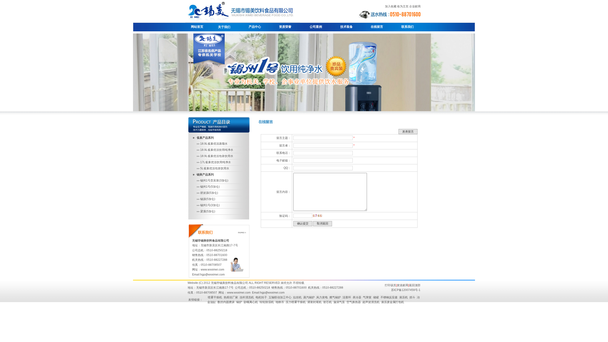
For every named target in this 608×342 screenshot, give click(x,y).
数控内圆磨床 (226, 302)
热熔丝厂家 (231, 297)
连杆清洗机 (247, 297)
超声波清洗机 (371, 302)
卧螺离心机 (251, 302)
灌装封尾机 (314, 302)
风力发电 (322, 297)
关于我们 (224, 27)
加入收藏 (390, 6)
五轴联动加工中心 (280, 297)
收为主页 (402, 6)
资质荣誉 (285, 26)
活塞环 (346, 297)
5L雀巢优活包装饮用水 (214, 168)
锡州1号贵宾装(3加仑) (214, 180)
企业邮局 (415, 6)
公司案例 (316, 26)
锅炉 (239, 302)
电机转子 (261, 297)
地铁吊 (280, 302)
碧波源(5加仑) (209, 193)
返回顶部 (414, 285)
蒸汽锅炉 (309, 297)
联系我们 (407, 26)
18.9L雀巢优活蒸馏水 (214, 143)
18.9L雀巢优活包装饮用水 (216, 156)
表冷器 (357, 297)
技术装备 (346, 26)
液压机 (403, 297)
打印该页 (390, 285)
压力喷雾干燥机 (296, 302)
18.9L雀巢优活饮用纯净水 (216, 150)
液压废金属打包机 (392, 302)
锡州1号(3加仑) (210, 205)
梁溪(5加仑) (207, 211)
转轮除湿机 (267, 302)
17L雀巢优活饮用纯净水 (215, 162)
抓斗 (412, 297)
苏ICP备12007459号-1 (405, 290)
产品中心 (255, 26)
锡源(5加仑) (207, 199)
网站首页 (197, 26)
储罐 (376, 297)
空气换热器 (354, 302)
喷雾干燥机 (215, 297)
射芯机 (327, 302)
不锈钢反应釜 (389, 297)
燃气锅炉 (335, 297)
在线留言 (377, 26)
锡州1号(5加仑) (210, 186)
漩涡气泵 (339, 302)
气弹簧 (367, 297)
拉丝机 (297, 297)
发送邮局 (402, 285)
